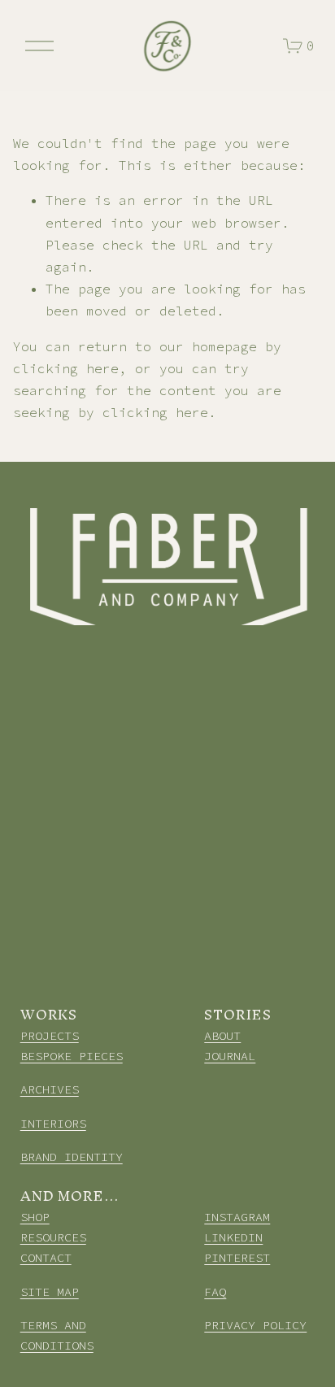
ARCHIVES (49, 1089)
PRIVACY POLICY (255, 1325)
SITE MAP (49, 1291)
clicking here (66, 368)
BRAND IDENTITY (71, 1156)
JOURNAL (229, 1055)
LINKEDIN (233, 1237)
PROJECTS (49, 1035)
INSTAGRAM (237, 1216)
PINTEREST (237, 1257)
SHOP (35, 1216)
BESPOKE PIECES (71, 1055)
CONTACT (46, 1257)
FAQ (215, 1291)
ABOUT (222, 1035)
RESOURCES (53, 1237)
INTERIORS (53, 1123)
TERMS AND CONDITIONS (57, 1335)
